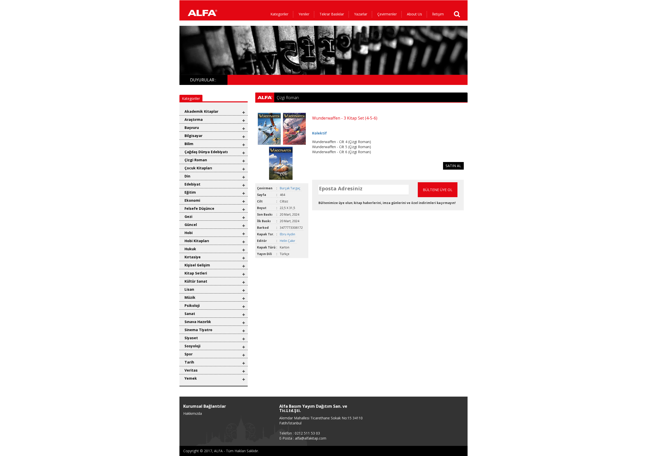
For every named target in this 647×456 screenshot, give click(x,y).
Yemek (190, 378)
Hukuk (190, 248)
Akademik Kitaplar (201, 111)
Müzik (189, 297)
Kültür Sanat (195, 281)
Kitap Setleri (195, 273)
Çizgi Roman (195, 159)
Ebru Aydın (288, 234)
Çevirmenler (387, 14)
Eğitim (190, 192)
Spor (188, 354)
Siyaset (191, 337)
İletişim (438, 14)
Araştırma (193, 119)
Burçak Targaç (290, 188)
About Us (414, 14)
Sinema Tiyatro (198, 329)
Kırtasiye (192, 257)
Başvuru (191, 127)
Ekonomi (192, 200)
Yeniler (303, 14)
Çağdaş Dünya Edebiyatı (206, 151)
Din (187, 176)
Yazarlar (360, 14)
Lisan (189, 289)
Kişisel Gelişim (197, 265)
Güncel (190, 224)
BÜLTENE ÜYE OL (437, 189)
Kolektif (319, 133)
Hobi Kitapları (196, 240)
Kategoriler (279, 14)
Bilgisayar (193, 135)
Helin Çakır (288, 241)
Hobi (188, 232)
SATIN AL (453, 165)
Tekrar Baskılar (331, 14)
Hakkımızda (192, 413)
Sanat (189, 313)
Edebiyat (192, 184)
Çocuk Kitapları (198, 168)
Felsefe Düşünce (199, 208)
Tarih (189, 362)
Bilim (188, 143)
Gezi (188, 216)
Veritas (191, 370)
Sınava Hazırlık (197, 321)
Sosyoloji (192, 346)
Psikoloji (192, 305)
